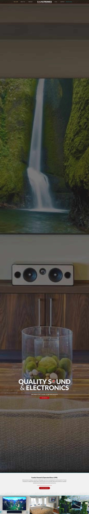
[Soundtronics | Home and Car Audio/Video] (44, 2)
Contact (62, 1)
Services (30, 1)
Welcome (16, 1)
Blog (56, 1)
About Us (23, 1)
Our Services (44, 397)
